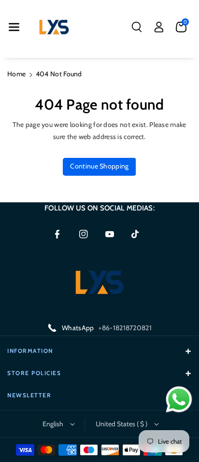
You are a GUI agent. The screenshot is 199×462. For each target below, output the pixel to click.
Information (30, 350)
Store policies (34, 373)
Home (16, 74)
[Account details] (159, 27)
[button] (14, 27)
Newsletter (29, 395)
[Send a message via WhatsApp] (179, 399)
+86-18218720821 (125, 327)
